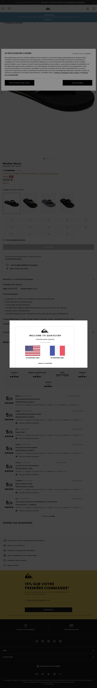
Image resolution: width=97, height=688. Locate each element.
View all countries (45, 363)
